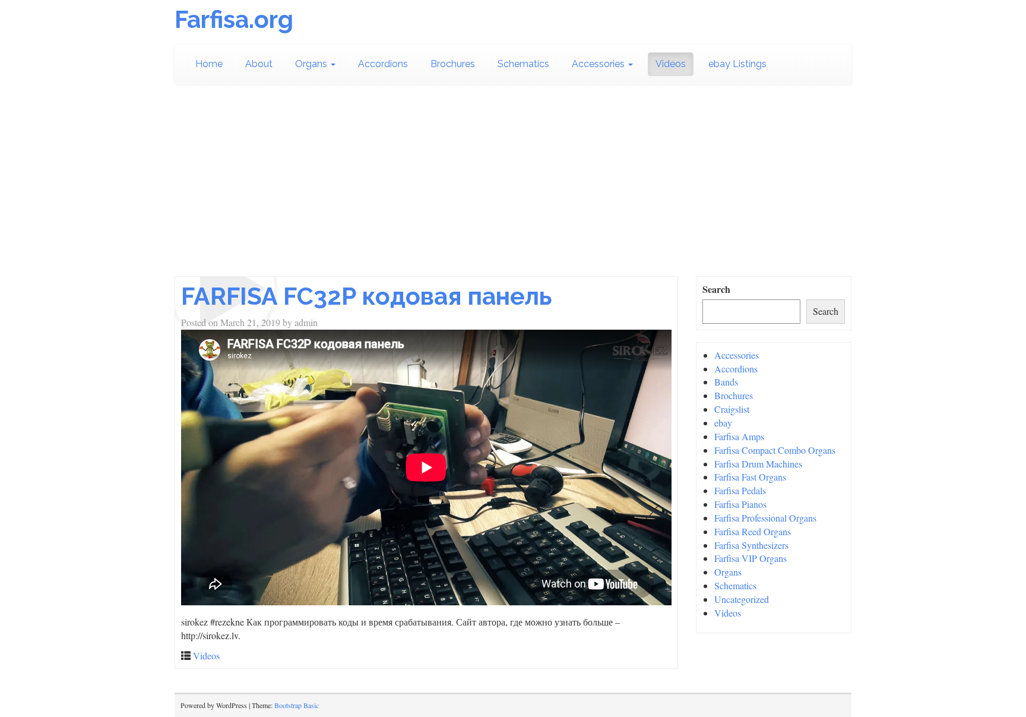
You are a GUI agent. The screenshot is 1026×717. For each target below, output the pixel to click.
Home (209, 64)
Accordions (383, 64)
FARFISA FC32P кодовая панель (366, 296)
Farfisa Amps (739, 436)
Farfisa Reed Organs (752, 531)
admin (306, 322)
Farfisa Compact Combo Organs (774, 450)
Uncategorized (741, 599)
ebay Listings (737, 64)
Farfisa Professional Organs (765, 517)
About (259, 64)
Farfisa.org (234, 19)
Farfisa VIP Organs (750, 558)
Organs (312, 64)
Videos (671, 64)
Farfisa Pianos (740, 504)
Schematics (523, 64)
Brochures (452, 64)
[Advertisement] (513, 180)
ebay (723, 422)
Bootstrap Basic (296, 705)
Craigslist (731, 409)
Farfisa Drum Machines (758, 463)
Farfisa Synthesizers (751, 545)
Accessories (599, 64)
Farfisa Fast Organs (750, 476)
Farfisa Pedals (740, 490)
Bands (726, 381)
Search (716, 289)
